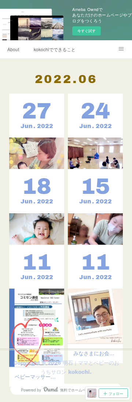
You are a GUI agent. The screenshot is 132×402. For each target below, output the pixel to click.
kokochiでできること (55, 49)
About (13, 49)
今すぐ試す (86, 30)
